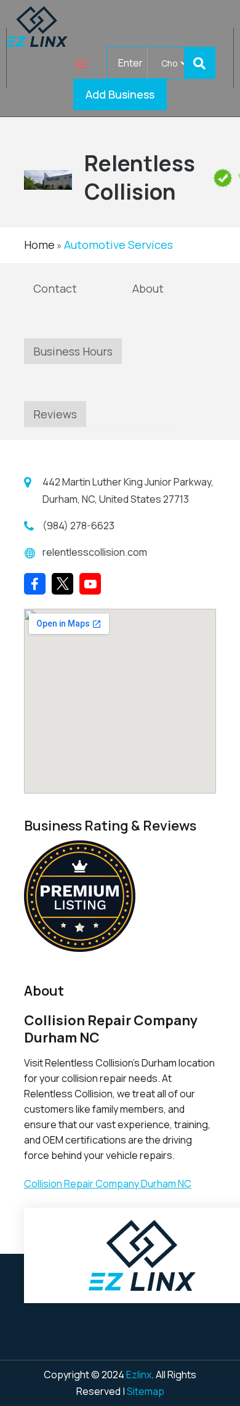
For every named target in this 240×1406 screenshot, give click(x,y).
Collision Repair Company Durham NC (107, 1183)
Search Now (204, 62)
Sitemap (145, 1391)
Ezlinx (138, 1374)
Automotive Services (118, 244)
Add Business (120, 94)
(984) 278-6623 (78, 525)
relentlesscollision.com (94, 552)
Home (39, 244)
